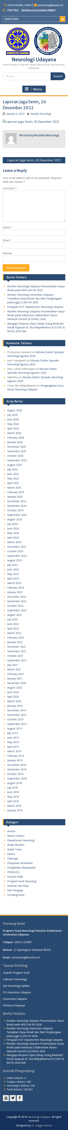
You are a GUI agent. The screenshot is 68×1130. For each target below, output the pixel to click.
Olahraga (12, 858)
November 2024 (16, 505)
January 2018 (14, 810)
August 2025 (14, 465)
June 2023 (13, 569)
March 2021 (14, 669)
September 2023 (17, 555)
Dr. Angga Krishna (41, 1125)
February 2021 (15, 674)
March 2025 (14, 487)
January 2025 (14, 496)
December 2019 (16, 710)
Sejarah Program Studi (16, 972)
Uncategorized (15, 895)
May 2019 (13, 742)
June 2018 (13, 792)
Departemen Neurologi (20, 840)
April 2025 (13, 483)
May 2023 (13, 574)
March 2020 (14, 701)
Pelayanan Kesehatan (20, 863)
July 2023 (12, 565)
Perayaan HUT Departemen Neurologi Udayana (35, 307)
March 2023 (14, 583)
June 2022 (13, 624)
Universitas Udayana (15, 999)
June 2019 (13, 737)
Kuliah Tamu (14, 849)
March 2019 (14, 751)
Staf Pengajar (15, 890)
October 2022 (15, 605)
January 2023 (14, 592)
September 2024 (17, 515)
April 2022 (13, 628)
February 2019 (15, 755)
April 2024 (13, 537)
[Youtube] (6, 1098)
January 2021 (14, 678)
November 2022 (16, 601)
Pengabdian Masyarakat (21, 867)
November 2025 (16, 451)
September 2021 (17, 660)
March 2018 (14, 805)
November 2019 (16, 715)
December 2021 (16, 646)
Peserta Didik (15, 876)
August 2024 (14, 519)
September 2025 (17, 460)
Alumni (11, 831)
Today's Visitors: (16, 1081)
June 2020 (13, 692)
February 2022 (15, 637)
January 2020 (14, 705)
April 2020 (13, 696)
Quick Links (11, 19)
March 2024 (14, 542)
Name (7, 227)
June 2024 (13, 528)
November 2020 (16, 683)
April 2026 (13, 428)
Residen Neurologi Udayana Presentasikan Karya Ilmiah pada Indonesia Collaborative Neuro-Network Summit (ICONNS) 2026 (36, 315)
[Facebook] (20, 1098)
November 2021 (16, 651)
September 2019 (17, 724)
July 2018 (12, 787)
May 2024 (13, 533)
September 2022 (17, 610)
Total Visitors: (15, 1089)
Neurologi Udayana (34, 60)
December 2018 (16, 765)
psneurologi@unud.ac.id (50, 5)
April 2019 (13, 746)
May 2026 (13, 424)
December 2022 (16, 596)
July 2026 (12, 415)
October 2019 (15, 719)
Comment (10, 188)
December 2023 (16, 546)
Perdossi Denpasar (14, 1005)
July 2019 (12, 733)
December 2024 (16, 501)
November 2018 (16, 769)
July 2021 (12, 665)
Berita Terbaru (15, 835)
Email (7, 240)
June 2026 (13, 419)
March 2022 (14, 633)
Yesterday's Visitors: (18, 1085)
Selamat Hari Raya (18, 885)
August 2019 (14, 728)
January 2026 (14, 442)
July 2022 (12, 619)
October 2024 (15, 510)
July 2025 (12, 469)
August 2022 (14, 615)
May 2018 (13, 796)
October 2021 (15, 655)
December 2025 (16, 446)
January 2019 (14, 760)
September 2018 (17, 778)
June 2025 (13, 474)
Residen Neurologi (40, 113)
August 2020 (14, 687)
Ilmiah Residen (15, 845)
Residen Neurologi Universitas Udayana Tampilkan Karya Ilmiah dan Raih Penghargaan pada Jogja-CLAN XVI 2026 (34, 298)
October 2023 (15, 551)
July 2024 (12, 524)
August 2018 (14, 783)
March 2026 (14, 433)
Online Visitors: (15, 1078)
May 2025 (13, 478)
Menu (37, 89)
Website (7, 253)
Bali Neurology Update (16, 985)
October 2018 (15, 774)
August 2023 (14, 560)
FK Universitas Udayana (17, 992)
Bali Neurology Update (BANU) (38, 10)
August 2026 (14, 410)
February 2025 (15, 492)
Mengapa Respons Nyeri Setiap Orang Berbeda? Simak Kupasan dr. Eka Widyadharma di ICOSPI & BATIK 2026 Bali (36, 327)
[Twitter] (13, 1098)
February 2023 (15, 587)
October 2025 (15, 455)
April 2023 (13, 578)
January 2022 (14, 642)
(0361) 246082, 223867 (19, 5)
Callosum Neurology (15, 979)
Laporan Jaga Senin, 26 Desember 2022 (34, 160)
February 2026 (15, 437)
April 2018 (13, 801)
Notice (11, 854)
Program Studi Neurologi (21, 881)
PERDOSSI (13, 872)
